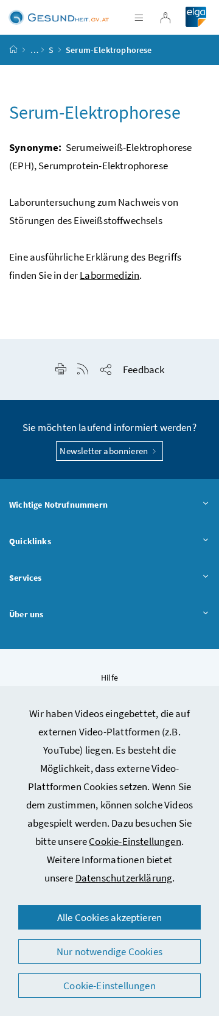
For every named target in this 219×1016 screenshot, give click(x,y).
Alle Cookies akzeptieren (109, 917)
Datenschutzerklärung (124, 878)
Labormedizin (109, 275)
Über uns (26, 614)
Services (25, 577)
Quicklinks (30, 541)
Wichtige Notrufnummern (58, 504)
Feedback (143, 369)
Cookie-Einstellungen (135, 841)
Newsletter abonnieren (105, 451)
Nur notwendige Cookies (109, 951)
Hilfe (109, 677)
